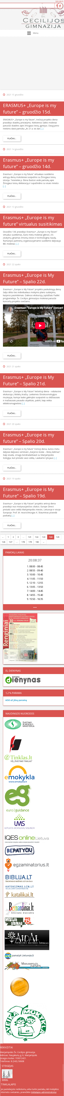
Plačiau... (11, 138)
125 (57, 537)
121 (29, 537)
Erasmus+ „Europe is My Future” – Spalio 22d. (28, 278)
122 (36, 537)
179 (30, 542)
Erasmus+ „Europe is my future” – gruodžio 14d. (28, 163)
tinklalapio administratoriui (43, 1092)
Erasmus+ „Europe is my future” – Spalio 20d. (28, 438)
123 (43, 537)
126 (3, 542)
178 (23, 542)
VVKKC (5, 1079)
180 (37, 542)
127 (10, 542)
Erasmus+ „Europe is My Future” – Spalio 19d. (28, 492)
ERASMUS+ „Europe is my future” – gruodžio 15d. (29, 108)
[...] (42, 128)
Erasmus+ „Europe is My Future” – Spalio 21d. (28, 380)
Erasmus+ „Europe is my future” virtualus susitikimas (32, 220)
